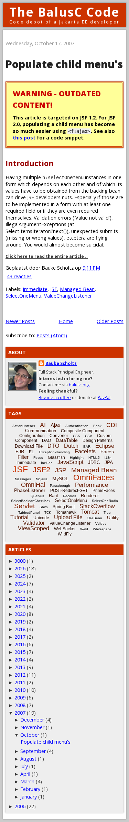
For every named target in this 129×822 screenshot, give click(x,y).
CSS (76, 436)
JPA (109, 462)
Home (66, 321)
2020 (19, 614)
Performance (91, 485)
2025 (19, 576)
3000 (19, 561)
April (25, 774)
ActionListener (23, 426)
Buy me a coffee (55, 397)
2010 (19, 690)
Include (47, 463)
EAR (86, 446)
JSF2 (41, 469)
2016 (19, 644)
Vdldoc (100, 523)
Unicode (41, 517)
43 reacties (19, 276)
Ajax (56, 425)
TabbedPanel (29, 512)
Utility (113, 517)
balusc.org (79, 385)
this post (24, 137)
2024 (19, 583)
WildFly (65, 534)
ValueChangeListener (68, 295)
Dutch (71, 446)
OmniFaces (93, 477)
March (27, 781)
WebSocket (64, 528)
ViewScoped (33, 528)
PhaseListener (29, 490)
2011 (19, 682)
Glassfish (56, 457)
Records (69, 496)
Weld (84, 529)
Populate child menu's (64, 64)
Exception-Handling (54, 452)
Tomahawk (66, 512)
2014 (19, 659)
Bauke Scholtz (61, 363)
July (24, 766)
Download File (29, 446)
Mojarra (41, 479)
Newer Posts (20, 321)
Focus (38, 458)
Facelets (85, 451)
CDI (111, 425)
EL (31, 451)
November (32, 727)
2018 (19, 629)
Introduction (30, 163)
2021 (19, 606)
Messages (23, 479)
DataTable (67, 440)
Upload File (68, 517)
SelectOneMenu (23, 295)
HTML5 (94, 458)
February (30, 789)
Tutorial (19, 517)
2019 (19, 621)
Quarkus (37, 496)
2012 (19, 674)
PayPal (104, 397)
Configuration (32, 435)
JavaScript (70, 462)
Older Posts (110, 321)
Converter (59, 435)
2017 (19, 637)
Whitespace (102, 529)
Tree (107, 512)
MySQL (60, 478)
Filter (23, 457)
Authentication (76, 426)
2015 (19, 652)
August (28, 758)
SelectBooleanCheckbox (30, 501)
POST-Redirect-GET (69, 490)
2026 (19, 568)
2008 (19, 705)
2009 (19, 697)
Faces (107, 451)
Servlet (24, 506)
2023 (19, 591)
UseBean (94, 518)
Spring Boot (64, 506)
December (32, 719)
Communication (40, 430)
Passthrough (60, 485)
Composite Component (82, 430)
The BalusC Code (64, 12)
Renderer (90, 495)
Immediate (35, 289)
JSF (53, 289)
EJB (19, 451)
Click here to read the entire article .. (47, 256)
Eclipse (104, 446)
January (28, 796)
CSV (88, 436)
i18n (108, 458)
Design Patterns (97, 440)
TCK (47, 512)
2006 (19, 806)
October (29, 735)
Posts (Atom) (51, 335)
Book (97, 426)
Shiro (44, 507)
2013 (19, 667)
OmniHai (33, 484)
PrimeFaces (104, 490)
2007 (19, 712)
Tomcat (90, 512)
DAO (46, 440)
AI (43, 425)
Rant (53, 495)
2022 (19, 599)
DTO (53, 446)
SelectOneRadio (105, 501)
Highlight (77, 458)
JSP (60, 470)
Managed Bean (77, 289)
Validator (34, 523)
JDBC (94, 462)
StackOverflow (97, 506)
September (33, 751)
